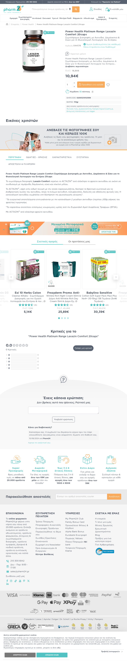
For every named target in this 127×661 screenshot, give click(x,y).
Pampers (99, 619)
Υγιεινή (55, 18)
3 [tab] (65, 318)
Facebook (7, 581)
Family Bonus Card (74, 522)
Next (115, 277)
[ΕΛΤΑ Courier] (34, 611)
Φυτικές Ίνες (72, 109)
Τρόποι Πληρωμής (44, 522)
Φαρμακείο (77, 18)
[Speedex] (58, 611)
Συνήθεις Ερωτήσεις (46, 538)
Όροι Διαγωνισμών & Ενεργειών (46, 549)
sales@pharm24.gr (19, 572)
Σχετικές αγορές (47, 241)
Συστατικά (83, 157)
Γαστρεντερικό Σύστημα (102, 109)
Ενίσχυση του (105, 2)
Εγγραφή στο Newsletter (48, 545)
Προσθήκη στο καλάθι (92, 85)
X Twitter (29, 581)
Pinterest (24, 581)
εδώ (59, 648)
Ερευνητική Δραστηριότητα (103, 530)
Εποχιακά (47, 18)
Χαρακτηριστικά (62, 157)
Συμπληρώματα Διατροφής (25, 18)
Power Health (13, 174)
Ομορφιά (13, 18)
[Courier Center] (81, 611)
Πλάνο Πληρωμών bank (76, 543)
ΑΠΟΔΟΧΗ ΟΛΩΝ (52, 655)
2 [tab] (62, 318)
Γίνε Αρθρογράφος (104, 545)
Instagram (11, 581)
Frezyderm (29, 619)
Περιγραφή (14, 157)
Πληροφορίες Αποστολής (48, 525)
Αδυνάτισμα (89, 18)
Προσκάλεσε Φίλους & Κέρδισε (76, 526)
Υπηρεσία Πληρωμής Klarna (75, 549)
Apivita (47, 619)
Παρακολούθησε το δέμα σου (48, 533)
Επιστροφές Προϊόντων (47, 528)
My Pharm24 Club (74, 519)
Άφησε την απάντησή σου (39, 443)
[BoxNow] (70, 611)
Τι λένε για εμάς (103, 522)
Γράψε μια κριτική (83, 348)
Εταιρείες (113, 18)
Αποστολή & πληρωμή (21, 164)
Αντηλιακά (36, 18)
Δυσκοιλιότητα (85, 109)
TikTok (16, 581)
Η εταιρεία (100, 519)
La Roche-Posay (78, 619)
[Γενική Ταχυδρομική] (46, 611)
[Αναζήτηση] (76, 9)
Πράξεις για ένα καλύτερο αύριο (103, 540)
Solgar (55, 619)
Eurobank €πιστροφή (76, 535)
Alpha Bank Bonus (74, 532)
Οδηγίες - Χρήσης (36, 157)
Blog (97, 535)
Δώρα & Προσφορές (101, 18)
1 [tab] (59, 318)
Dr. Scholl (64, 619)
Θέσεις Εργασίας (104, 525)
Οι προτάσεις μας (79, 241)
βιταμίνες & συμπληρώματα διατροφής (18, 539)
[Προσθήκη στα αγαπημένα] (108, 84)
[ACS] (92, 611)
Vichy (90, 619)
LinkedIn (8, 584)
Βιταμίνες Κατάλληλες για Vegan (81, 111)
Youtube (20, 581)
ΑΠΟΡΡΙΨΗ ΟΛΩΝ (20, 655)
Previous (11, 277)
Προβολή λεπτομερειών (110, 651)
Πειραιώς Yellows (74, 539)
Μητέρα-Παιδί (65, 18)
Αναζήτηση (114, 497)
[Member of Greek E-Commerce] (14, 626)
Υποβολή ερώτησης (63, 420)
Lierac (39, 619)
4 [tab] (68, 318)
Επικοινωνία (42, 541)
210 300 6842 (17, 561)
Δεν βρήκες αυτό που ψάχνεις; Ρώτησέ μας (63, 402)
